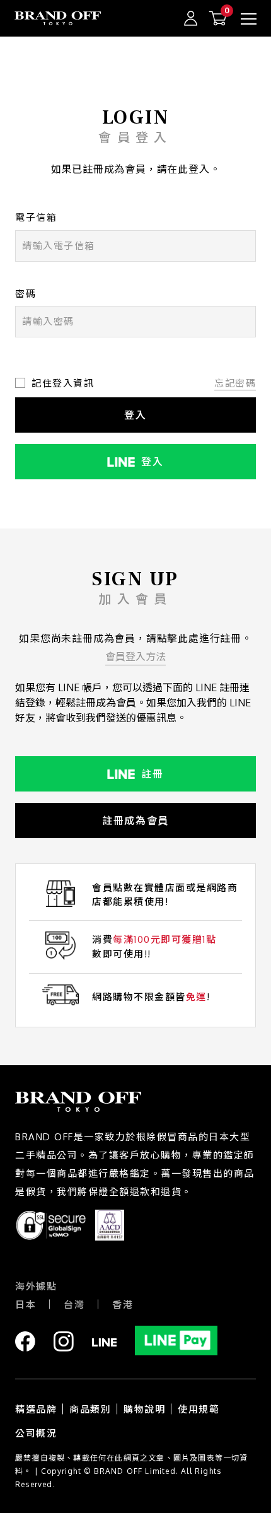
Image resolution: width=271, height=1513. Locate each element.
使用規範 (198, 1409)
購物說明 (144, 1409)
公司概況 (36, 1433)
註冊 (152, 774)
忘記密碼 (235, 383)
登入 (135, 415)
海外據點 (36, 1286)
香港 (122, 1305)
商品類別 (90, 1409)
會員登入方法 (135, 656)
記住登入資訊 (63, 383)
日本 (25, 1305)
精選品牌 (36, 1409)
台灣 (74, 1305)
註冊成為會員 (135, 820)
